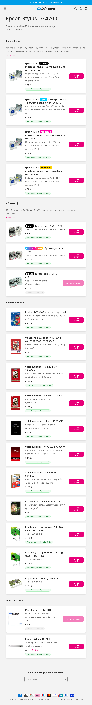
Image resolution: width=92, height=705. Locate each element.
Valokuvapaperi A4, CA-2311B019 (43, 395)
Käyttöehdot (80, 699)
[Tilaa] (64, 679)
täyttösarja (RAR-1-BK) (44, 225)
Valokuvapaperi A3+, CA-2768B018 (45, 446)
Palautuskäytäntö (67, 699)
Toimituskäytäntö (53, 699)
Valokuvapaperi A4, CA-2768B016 (44, 421)
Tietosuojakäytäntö (26, 699)
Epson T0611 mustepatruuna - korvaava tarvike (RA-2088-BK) (45, 67)
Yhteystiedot (39, 699)
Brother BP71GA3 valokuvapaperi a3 (45, 312)
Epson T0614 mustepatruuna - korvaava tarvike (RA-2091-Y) (45, 171)
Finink (14, 699)
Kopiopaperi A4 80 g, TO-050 (42, 578)
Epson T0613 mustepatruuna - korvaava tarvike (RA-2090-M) (45, 135)
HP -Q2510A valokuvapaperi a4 (43, 501)
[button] (5, 8)
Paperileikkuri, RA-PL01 (38, 638)
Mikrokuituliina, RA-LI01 (38, 610)
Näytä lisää (11, 55)
